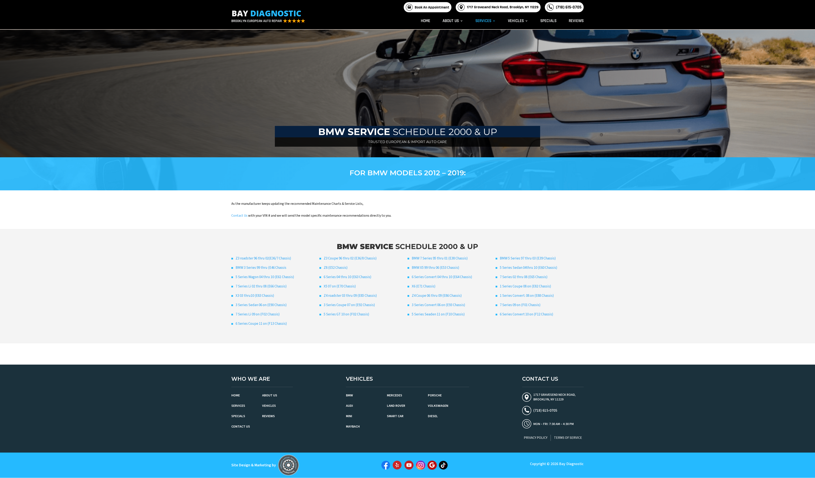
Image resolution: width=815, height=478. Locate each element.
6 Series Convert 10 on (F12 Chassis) (526, 314)
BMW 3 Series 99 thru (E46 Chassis (261, 267)
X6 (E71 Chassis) (424, 286)
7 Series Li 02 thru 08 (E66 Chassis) (261, 286)
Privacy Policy (535, 437)
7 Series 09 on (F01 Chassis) (520, 305)
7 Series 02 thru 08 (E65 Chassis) (524, 277)
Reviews (576, 21)
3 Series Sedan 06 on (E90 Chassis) (261, 305)
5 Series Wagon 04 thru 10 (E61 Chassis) (265, 277)
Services (483, 21)
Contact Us (239, 215)
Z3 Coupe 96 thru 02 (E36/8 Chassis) (350, 258)
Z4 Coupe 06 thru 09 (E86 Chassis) (437, 295)
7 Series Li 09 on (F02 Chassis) (258, 314)
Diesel (433, 416)
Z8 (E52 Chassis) (336, 267)
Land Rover (396, 405)
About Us (451, 21)
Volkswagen (438, 405)
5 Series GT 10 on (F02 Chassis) (346, 314)
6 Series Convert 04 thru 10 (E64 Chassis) (442, 277)
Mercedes (394, 395)
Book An (432, 7)
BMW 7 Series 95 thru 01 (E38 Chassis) (440, 258)
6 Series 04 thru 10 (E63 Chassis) (347, 277)
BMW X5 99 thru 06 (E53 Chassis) (435, 267)
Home (425, 21)
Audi (349, 405)
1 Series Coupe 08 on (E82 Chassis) (525, 286)
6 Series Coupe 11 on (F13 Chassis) (261, 323)
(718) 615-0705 (569, 7)
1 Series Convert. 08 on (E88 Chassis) (527, 295)
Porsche (435, 395)
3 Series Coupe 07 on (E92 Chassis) (349, 305)
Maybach (353, 426)
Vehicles (516, 21)
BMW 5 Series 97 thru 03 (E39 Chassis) (528, 258)
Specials (548, 21)
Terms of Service (568, 437)
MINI (349, 416)
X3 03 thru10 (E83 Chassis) (255, 295)
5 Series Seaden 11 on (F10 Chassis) (438, 314)
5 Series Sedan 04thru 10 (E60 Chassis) (528, 267)
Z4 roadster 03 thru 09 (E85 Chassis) (350, 295)
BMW (349, 395)
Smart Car (395, 416)
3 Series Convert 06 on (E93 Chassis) (438, 305)
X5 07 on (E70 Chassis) (340, 286)
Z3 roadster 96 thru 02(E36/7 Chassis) (263, 258)
